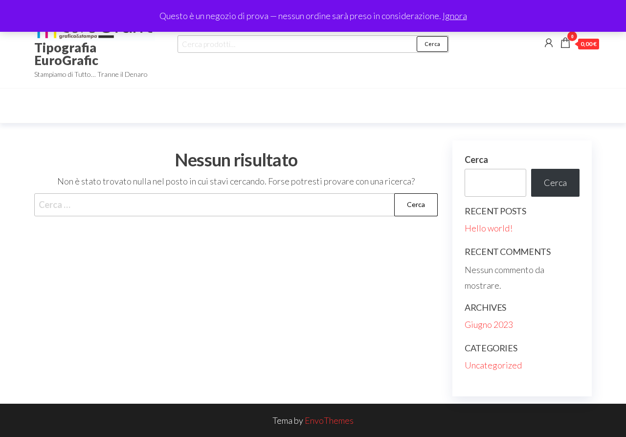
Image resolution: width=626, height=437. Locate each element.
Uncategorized (493, 365)
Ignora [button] (455, 15)
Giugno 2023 (489, 324)
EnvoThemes (329, 420)
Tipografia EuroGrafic (66, 54)
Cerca (432, 44)
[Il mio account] (548, 42)
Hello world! (489, 228)
